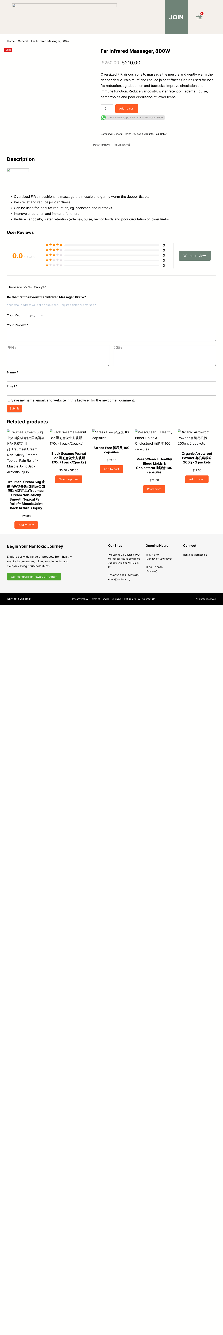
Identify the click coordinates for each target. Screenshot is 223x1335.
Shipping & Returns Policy (126, 599)
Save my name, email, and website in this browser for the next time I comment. (73, 400)
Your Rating (15, 315)
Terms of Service (99, 599)
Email (12, 386)
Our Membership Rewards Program (34, 576)
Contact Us (148, 599)
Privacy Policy (80, 599)
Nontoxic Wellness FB (195, 554)
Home (11, 41)
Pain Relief (161, 133)
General (23, 41)
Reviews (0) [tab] (122, 144)
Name (12, 372)
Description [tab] (101, 144)
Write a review (194, 256)
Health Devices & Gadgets (138, 133)
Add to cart (126, 108)
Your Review (17, 325)
